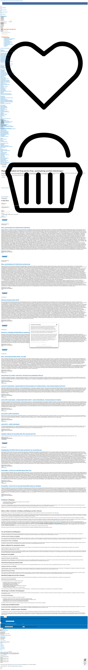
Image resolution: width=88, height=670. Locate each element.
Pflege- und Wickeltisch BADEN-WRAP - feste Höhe (13, 356)
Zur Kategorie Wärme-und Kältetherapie (6, 94)
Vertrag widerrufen (3, 640)
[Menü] (86, 658)
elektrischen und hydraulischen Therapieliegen (12, 527)
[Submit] (0, 623)
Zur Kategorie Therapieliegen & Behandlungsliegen (7, 51)
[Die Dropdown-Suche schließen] (11, 21)
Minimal (5, 211)
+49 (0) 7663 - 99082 (5, 630)
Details (2, 252)
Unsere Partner (2, 647)
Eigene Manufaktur (3, 7)
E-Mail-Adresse (3, 621)
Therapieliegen (13, 515)
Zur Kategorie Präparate (3, 141)
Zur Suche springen (11, 0)
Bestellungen (14, 128)
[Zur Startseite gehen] (3, 16)
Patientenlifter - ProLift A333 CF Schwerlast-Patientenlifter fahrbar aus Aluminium (21, 485)
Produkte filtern (5, 198)
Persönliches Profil (6, 128)
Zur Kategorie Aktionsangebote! (5, 48)
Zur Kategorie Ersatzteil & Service (5, 122)
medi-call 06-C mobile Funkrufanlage (10, 413)
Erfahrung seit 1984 (3, 9)
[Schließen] (0, 669)
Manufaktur (54, 515)
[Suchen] (9, 21)
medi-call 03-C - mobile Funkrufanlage (10, 424)
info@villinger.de (2, 631)
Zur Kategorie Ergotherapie (4, 136)
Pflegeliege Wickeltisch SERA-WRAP (10, 300)
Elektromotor (3, 203)
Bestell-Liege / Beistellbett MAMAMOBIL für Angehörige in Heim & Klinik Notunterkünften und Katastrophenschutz (29, 332)
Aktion (1, 620)
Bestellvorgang (2, 648)
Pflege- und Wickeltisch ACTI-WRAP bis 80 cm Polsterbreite (15, 264)
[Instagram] (2, 4)
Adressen (10, 128)
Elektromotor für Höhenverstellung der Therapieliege (12, 205)
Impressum (2, 646)
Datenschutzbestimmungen (8, 626)
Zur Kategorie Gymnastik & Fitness (5, 103)
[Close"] (1, 25)
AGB (23, 626)
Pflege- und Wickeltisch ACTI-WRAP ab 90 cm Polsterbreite (15, 227)
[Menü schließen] (0, 52)
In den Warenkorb (4, 439)
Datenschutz (2, 645)
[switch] (85, 664)
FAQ (1, 649)
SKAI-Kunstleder (57, 522)
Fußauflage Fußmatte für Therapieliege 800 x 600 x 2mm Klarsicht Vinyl (18, 433)
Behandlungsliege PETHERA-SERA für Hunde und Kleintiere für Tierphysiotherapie (21, 450)
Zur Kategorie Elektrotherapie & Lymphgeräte (7, 126)
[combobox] (4, 21)
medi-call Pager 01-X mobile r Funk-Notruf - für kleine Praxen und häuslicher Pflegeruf (22, 375)
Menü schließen (4, 164)
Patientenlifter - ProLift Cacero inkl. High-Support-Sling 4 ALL (16, 470)
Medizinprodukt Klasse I (5, 207)
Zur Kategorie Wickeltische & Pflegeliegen (6, 63)
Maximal (5, 213)
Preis (2, 210)
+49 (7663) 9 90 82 (5, 37)
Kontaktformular (2, 636)
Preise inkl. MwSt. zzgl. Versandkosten (7, 251)
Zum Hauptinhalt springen (4, 0)
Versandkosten (16, 664)
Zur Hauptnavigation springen (18, 0)
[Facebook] (2, 2)
